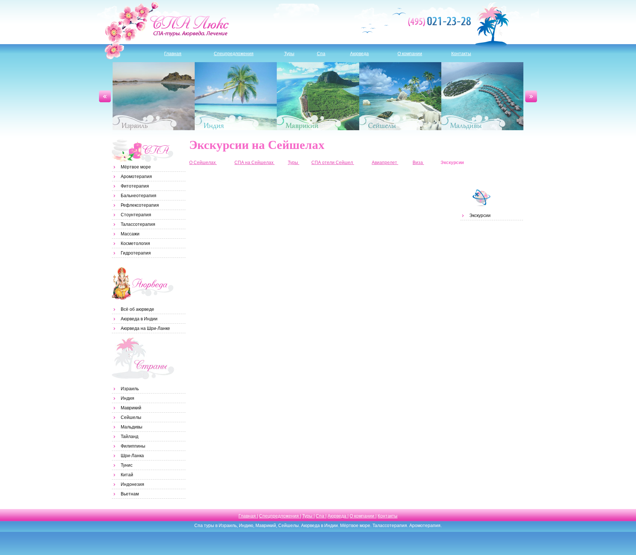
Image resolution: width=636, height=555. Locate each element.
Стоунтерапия (136, 214)
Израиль (154, 96)
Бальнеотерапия (138, 195)
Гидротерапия (136, 253)
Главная (172, 53)
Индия (236, 96)
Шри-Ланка (132, 455)
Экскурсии (480, 215)
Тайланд (129, 436)
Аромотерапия (136, 176)
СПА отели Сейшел (332, 162)
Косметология (135, 243)
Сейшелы (400, 96)
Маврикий (318, 96)
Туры (289, 53)
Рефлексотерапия (140, 205)
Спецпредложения (234, 53)
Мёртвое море (136, 167)
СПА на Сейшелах (254, 162)
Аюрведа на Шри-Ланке (145, 328)
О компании (410, 53)
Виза (418, 162)
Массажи (130, 233)
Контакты (461, 53)
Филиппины (133, 446)
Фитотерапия (135, 186)
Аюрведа (359, 53)
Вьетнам (130, 494)
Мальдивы (482, 96)
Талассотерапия (138, 224)
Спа (321, 53)
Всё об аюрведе (137, 309)
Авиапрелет (385, 162)
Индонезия (132, 484)
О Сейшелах (203, 162)
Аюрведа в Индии (139, 318)
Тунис (126, 465)
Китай (127, 474)
